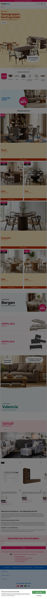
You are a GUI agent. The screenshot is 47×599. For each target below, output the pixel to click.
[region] (23, 594)
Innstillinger (39, 595)
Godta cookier (39, 592)
